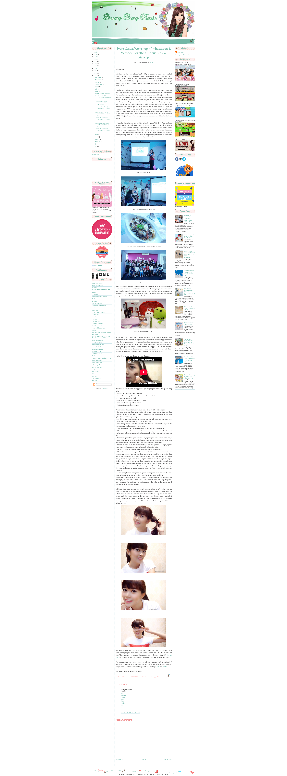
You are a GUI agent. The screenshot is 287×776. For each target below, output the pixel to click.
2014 (95, 147)
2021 (95, 61)
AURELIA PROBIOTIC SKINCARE (101, 290)
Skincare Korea (96, 378)
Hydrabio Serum (96, 321)
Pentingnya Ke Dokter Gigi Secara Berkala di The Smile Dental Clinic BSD (189, 292)
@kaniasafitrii (95, 154)
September (98, 84)
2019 (95, 66)
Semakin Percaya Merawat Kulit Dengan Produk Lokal (189, 273)
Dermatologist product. (98, 312)
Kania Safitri (180, 52)
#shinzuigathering (97, 285)
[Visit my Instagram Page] (180, 160)
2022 (95, 59)
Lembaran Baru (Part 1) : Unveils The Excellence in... (102, 130)
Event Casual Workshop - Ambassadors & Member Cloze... (102, 113)
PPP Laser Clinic (96, 351)
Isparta (123, 710)
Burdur (123, 704)
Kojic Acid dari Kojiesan (98, 328)
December (98, 77)
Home (96, 41)
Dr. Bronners (95, 314)
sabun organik (96, 365)
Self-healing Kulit (97, 367)
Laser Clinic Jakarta (97, 340)
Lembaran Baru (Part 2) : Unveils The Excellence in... (102, 119)
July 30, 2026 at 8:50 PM (130, 712)
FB (158, 667)
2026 (95, 52)
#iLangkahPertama (97, 283)
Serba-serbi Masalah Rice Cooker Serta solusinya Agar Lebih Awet (188, 218)
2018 (95, 68)
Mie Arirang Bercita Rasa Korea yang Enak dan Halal (189, 236)
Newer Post (119, 759)
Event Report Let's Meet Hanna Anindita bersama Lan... (103, 97)
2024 (95, 54)
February (98, 141)
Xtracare (94, 380)
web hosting (164, 774)
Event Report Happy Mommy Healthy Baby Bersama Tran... (103, 124)
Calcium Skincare (97, 303)
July (96, 89)
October (97, 82)
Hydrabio (94, 319)
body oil (94, 301)
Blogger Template (155, 774)
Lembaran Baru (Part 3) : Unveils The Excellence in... (102, 108)
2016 (95, 73)
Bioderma (95, 294)
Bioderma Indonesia (98, 299)
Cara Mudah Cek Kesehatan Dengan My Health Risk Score (189, 359)
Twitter (164, 667)
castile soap (95, 308)
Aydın (122, 700)
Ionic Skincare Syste (97, 323)
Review (94, 356)
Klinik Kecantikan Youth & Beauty (189, 323)
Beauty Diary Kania (124, 774)
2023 (95, 56)
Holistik (94, 317)
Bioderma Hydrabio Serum (99, 296)
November (98, 80)
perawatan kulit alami (98, 349)
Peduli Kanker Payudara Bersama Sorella (189, 308)
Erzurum (123, 696)
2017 (95, 70)
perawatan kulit (96, 347)
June (96, 91)
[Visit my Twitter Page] (184, 160)
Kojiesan (94, 330)
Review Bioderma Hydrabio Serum (102, 358)
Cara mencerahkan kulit (99, 305)
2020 (95, 64)
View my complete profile (182, 55)
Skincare (94, 376)
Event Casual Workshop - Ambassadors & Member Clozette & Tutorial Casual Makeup (143, 53)
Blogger (105, 388)
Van (122, 706)
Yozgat (123, 702)
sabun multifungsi (97, 362)
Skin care (94, 374)
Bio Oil (94, 292)
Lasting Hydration (97, 342)
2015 (95, 75)
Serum (94, 369)
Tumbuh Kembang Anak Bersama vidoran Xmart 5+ (189, 376)
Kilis (122, 694)
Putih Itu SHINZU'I (97, 353)
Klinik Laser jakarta (97, 326)
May (96, 134)
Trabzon (123, 708)
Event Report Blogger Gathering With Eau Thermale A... (101, 103)
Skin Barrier (95, 371)
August (97, 87)
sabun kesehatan (97, 360)
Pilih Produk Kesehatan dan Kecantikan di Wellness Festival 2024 (189, 342)
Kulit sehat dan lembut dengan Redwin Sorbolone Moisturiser (101, 337)
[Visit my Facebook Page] (176, 160)
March (97, 139)
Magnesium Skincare (98, 344)
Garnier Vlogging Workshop (102, 93)
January (97, 144)
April (96, 137)
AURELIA (94, 287)
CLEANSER (95, 310)
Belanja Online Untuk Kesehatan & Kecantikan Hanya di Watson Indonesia (189, 254)
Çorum (123, 698)
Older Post (168, 759)
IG (156, 667)
